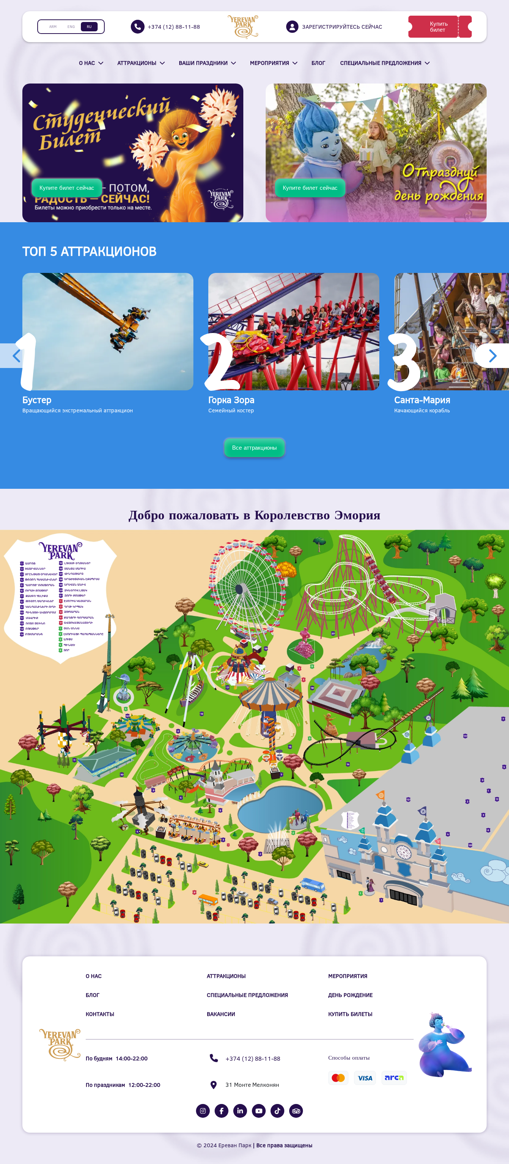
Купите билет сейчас (66, 187)
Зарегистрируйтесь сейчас (342, 27)
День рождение (350, 995)
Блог (318, 63)
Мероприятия (269, 63)
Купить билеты (350, 1014)
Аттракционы (137, 63)
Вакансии (221, 1014)
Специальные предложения (380, 63)
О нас (87, 63)
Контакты (100, 1014)
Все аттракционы (254, 447)
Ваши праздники (203, 63)
